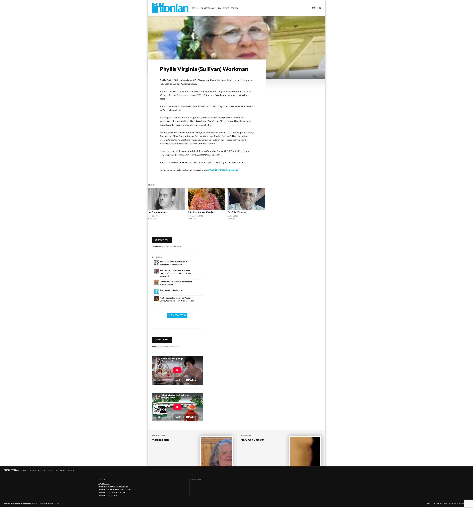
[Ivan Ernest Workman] (166, 199)
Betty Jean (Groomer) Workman (202, 212)
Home (428, 504)
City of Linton (104, 484)
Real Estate (223, 8)
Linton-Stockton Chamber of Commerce (114, 489)
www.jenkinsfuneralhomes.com (221, 169)
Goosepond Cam (208, 8)
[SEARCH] (319, 8)
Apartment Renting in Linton (171, 290)
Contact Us (464, 504)
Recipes (195, 8)
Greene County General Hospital (111, 492)
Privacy (234, 8)
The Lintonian (11, 470)
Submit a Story (177, 315)
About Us (437, 504)
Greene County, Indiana (107, 495)
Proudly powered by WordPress (17, 504)
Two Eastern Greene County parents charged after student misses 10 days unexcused (175, 273)
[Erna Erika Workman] (246, 199)
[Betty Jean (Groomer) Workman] (206, 199)
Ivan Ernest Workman (157, 212)
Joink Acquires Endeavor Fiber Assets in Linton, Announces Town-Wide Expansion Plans (177, 301)
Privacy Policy (450, 504)
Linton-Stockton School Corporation (113, 486)
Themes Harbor (52, 504)
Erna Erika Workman (237, 212)
